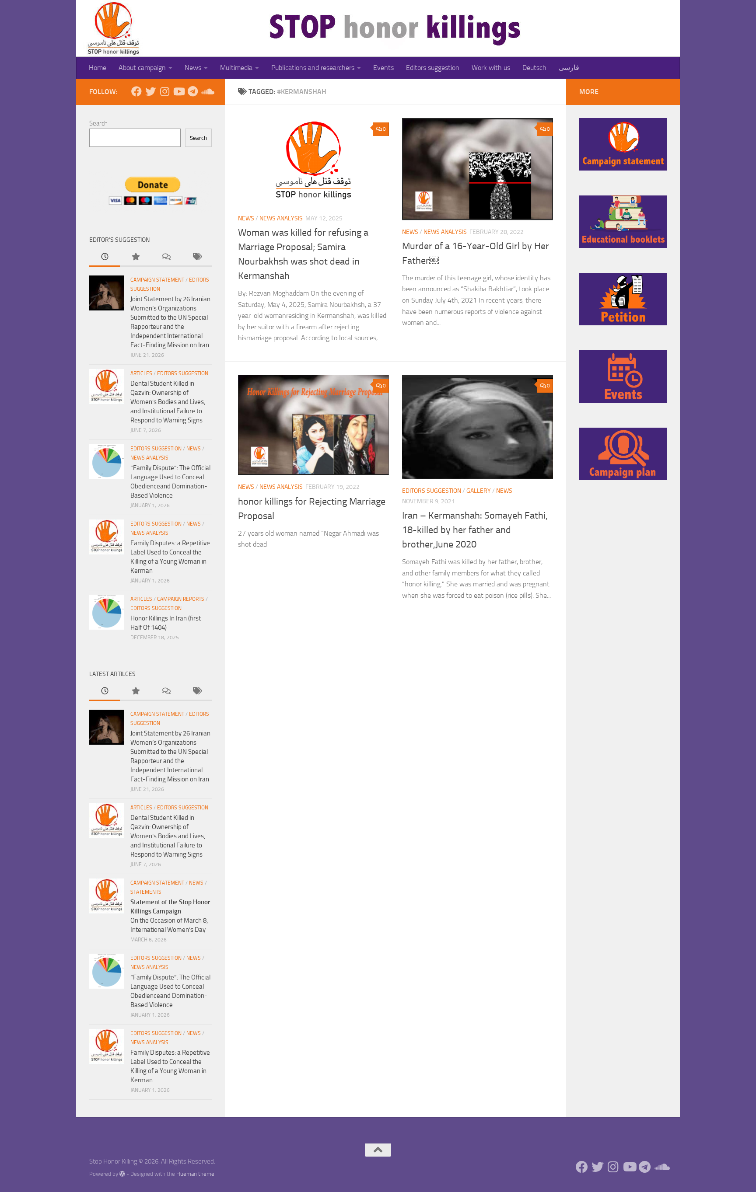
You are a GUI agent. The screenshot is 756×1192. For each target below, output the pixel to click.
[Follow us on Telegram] (192, 91)
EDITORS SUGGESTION (431, 491)
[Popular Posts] (135, 257)
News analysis (281, 218)
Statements (145, 892)
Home (97, 67)
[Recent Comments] (165, 257)
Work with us (491, 67)
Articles (141, 373)
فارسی (569, 67)
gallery (478, 491)
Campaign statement (157, 280)
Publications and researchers (312, 67)
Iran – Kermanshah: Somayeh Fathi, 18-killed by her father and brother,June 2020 (475, 530)
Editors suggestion (432, 67)
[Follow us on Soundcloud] (206, 91)
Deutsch (534, 67)
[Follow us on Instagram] (164, 91)
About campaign (142, 67)
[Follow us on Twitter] (150, 91)
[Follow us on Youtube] (178, 91)
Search (98, 123)
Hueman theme (195, 1174)
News (193, 67)
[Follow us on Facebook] (136, 91)
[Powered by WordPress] (122, 1174)
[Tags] (196, 257)
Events (383, 67)
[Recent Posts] (104, 257)
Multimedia (236, 67)
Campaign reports (180, 599)
